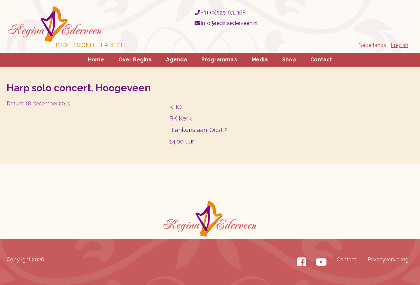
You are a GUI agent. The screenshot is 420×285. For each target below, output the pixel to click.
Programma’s (219, 59)
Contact (321, 59)
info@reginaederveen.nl (229, 23)
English (399, 45)
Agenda (176, 59)
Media (260, 59)
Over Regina (135, 59)
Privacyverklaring (388, 259)
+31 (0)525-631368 (223, 13)
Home (96, 59)
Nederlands (372, 45)
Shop (289, 59)
